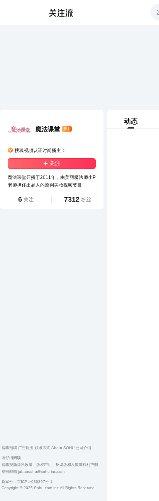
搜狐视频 (21, 13)
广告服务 (26, 448)
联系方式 (42, 448)
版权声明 (44, 465)
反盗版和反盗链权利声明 (77, 465)
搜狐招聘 (9, 448)
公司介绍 (83, 448)
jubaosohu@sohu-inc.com (41, 471)
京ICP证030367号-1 (34, 481)
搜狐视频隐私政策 (17, 465)
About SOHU (62, 448)
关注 (54, 163)
